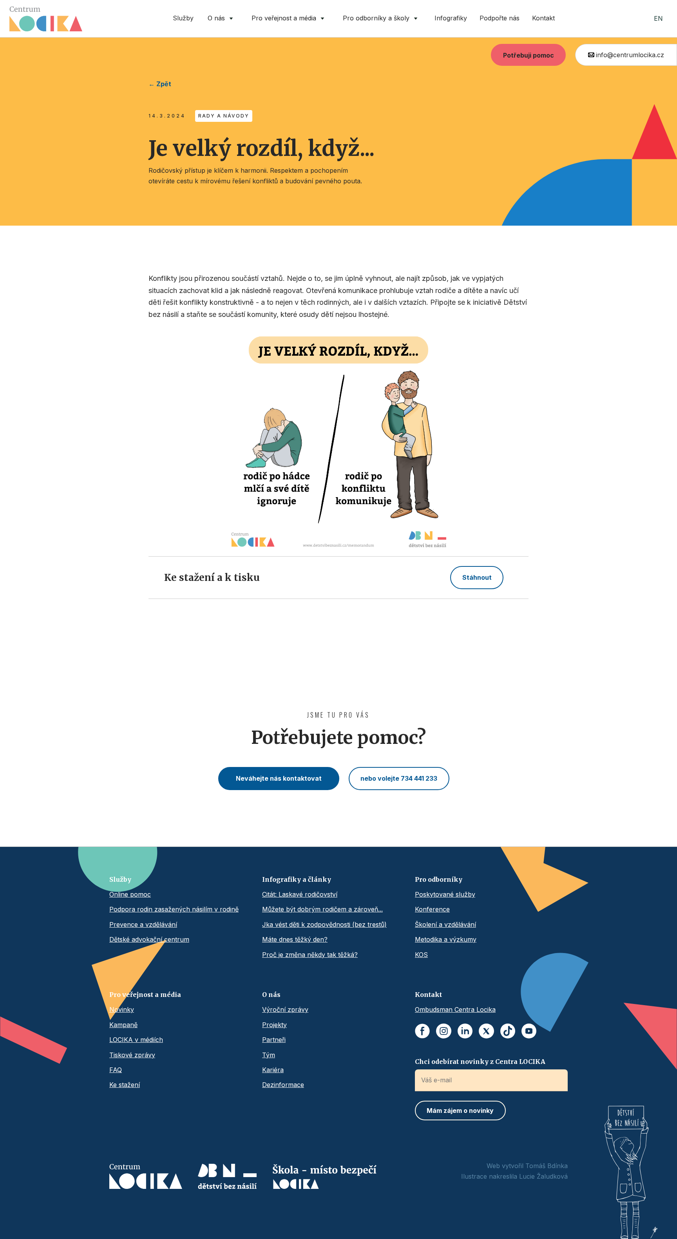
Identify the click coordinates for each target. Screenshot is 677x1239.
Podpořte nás (500, 18)
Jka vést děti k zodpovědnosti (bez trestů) (324, 924)
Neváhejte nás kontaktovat (279, 778)
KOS (421, 955)
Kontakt (543, 18)
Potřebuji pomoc (528, 55)
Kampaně (123, 1025)
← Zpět (159, 84)
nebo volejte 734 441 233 (398, 778)
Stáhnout (477, 577)
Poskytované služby (445, 894)
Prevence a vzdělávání (143, 924)
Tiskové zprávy (132, 1055)
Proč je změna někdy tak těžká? (310, 955)
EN (658, 18)
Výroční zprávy (285, 1009)
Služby (183, 18)
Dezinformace (283, 1085)
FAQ (115, 1070)
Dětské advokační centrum (149, 939)
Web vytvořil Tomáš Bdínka (527, 1166)
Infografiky (450, 18)
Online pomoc (130, 894)
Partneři (274, 1040)
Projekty (274, 1025)
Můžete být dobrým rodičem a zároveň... (322, 909)
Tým (268, 1055)
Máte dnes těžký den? (295, 939)
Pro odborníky (438, 879)
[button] (222, 18)
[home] (45, 18)
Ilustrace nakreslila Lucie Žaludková (514, 1176)
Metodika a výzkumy (445, 939)
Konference (432, 909)
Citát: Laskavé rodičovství (299, 894)
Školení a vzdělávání (445, 924)
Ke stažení (124, 1085)
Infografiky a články (296, 879)
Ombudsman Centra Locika (455, 1009)
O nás (271, 994)
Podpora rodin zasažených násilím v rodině (174, 909)
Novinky (121, 1009)
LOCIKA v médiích (136, 1040)
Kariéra (273, 1070)
